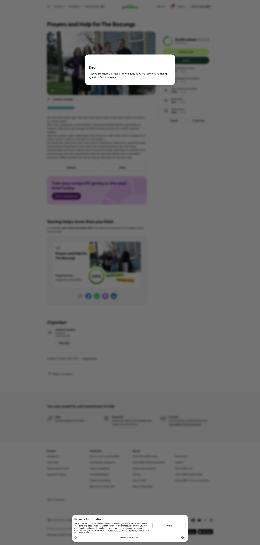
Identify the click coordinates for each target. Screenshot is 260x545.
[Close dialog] (170, 60)
